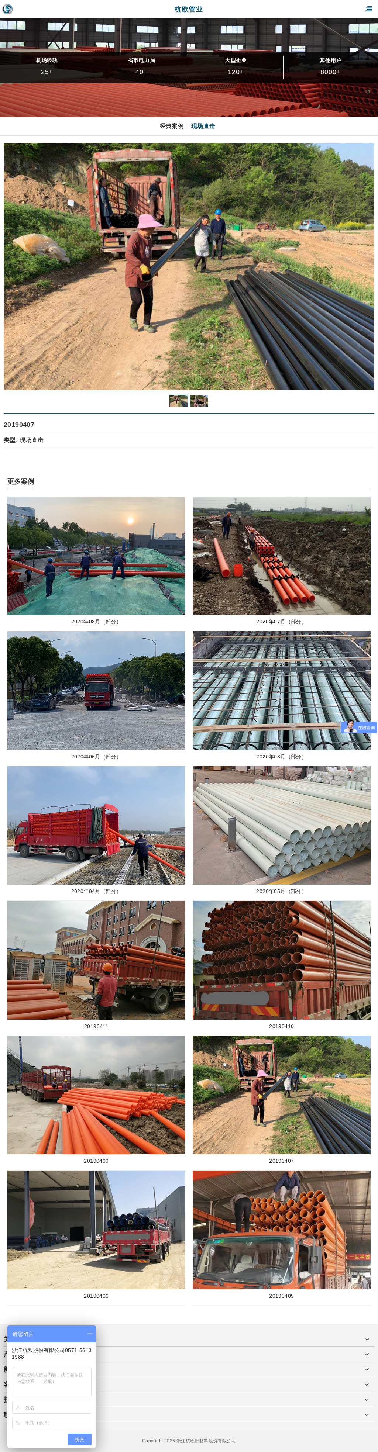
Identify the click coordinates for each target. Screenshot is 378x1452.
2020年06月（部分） (96, 757)
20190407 (281, 1161)
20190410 (281, 1026)
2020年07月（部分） (281, 622)
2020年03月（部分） (281, 757)
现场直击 (203, 126)
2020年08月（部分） (96, 622)
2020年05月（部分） (281, 891)
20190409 (96, 1161)
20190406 (96, 1296)
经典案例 (172, 126)
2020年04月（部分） (96, 891)
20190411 (96, 1026)
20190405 (281, 1296)
